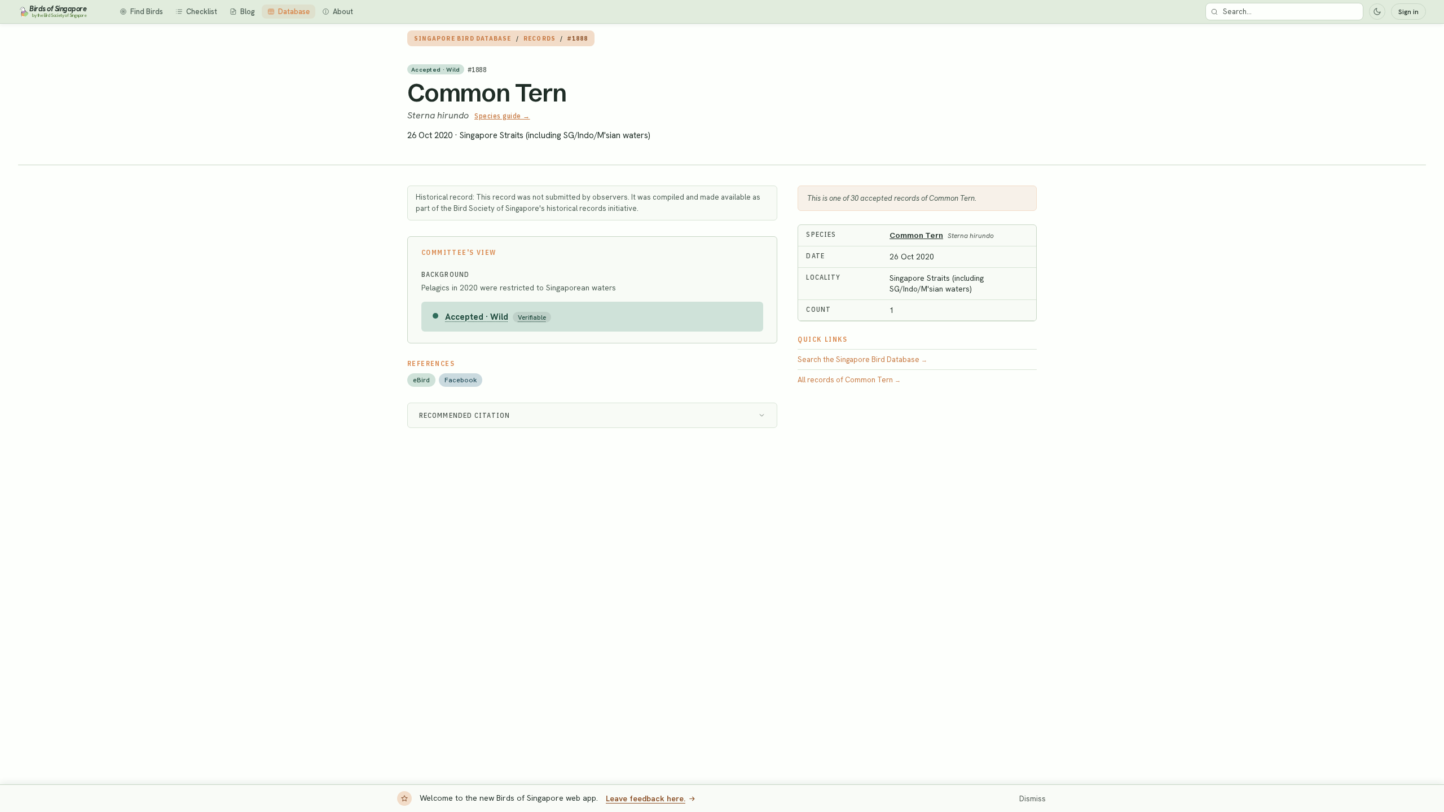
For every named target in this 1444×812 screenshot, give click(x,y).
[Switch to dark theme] (1377, 11)
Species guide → (502, 116)
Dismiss (1032, 799)
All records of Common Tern (849, 380)
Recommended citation (464, 415)
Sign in (1408, 12)
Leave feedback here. (645, 798)
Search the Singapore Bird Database (862, 359)
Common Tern (486, 92)
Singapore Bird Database (463, 38)
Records (539, 38)
